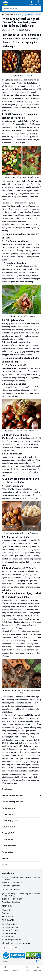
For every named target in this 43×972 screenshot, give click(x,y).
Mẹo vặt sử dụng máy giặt (12, 795)
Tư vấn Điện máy (8, 827)
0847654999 (17, 883)
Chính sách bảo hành (9, 933)
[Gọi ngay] (38, 955)
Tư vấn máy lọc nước (10, 821)
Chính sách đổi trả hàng (10, 930)
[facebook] (4, 948)
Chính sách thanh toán (10, 927)
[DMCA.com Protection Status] (33, 956)
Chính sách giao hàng (9, 924)
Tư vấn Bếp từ (7, 839)
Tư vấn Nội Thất (8, 833)
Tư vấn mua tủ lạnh (9, 808)
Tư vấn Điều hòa (8, 814)
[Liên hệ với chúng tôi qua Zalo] (38, 961)
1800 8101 (7, 883)
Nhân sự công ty (7, 916)
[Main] (5, 3)
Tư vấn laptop (7, 852)
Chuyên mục (7, 789)
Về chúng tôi (6, 910)
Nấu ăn (4, 865)
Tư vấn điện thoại (9, 846)
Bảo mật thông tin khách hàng (12, 940)
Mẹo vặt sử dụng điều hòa (12, 802)
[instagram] (16, 948)
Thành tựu (5, 913)
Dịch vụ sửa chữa (8, 936)
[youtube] (10, 948)
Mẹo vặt (5, 858)
